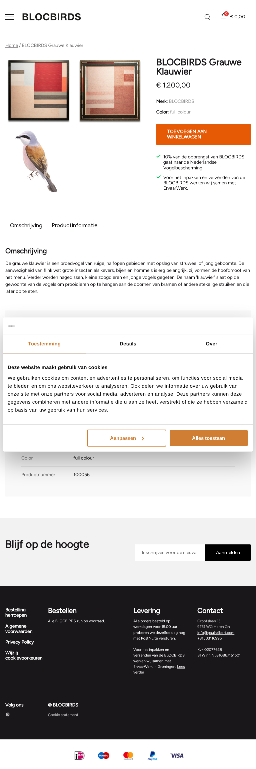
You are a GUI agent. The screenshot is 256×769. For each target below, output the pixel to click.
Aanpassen (123, 438)
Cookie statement (63, 714)
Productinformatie (75, 225)
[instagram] (7, 715)
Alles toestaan (208, 438)
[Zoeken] (207, 17)
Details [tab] (128, 344)
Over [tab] (211, 344)
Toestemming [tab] (44, 344)
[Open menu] (9, 17)
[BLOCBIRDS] (52, 16)
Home (11, 45)
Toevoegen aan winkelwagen (187, 134)
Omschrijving (26, 225)
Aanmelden (228, 552)
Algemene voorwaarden (19, 628)
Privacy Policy (19, 642)
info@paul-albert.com (215, 632)
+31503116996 (209, 638)
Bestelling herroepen (16, 612)
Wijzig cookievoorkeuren (24, 655)
